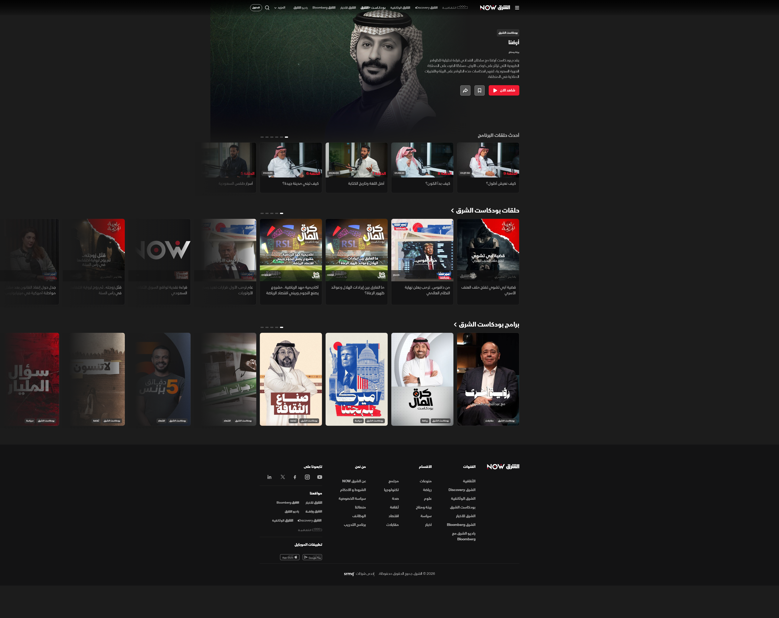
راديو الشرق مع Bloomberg (464, 536)
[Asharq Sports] (314, 511)
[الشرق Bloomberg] (324, 7)
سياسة (358, 421)
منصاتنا (360, 507)
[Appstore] (289, 557)
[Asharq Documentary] (283, 520)
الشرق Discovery (462, 490)
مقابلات (489, 421)
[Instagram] (305, 477)
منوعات (426, 481)
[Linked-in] (268, 478)
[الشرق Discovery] (426, 7)
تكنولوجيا (391, 490)
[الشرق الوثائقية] (400, 7)
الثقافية (469, 481)
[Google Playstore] (312, 557)
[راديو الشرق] (300, 7)
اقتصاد (227, 421)
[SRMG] (349, 573)
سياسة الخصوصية (352, 499)
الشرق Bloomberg (461, 525)
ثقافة (293, 421)
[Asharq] (314, 502)
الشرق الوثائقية (463, 499)
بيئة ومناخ (514, 52)
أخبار (428, 525)
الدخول (256, 8)
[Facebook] (293, 477)
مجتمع (393, 481)
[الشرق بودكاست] (373, 7)
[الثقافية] (455, 7)
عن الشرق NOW (354, 481)
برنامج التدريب (355, 525)
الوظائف (359, 516)
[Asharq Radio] (292, 511)
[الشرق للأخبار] (348, 7)
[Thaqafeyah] (310, 529)
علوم (428, 499)
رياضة (425, 421)
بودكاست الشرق (506, 421)
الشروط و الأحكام (353, 490)
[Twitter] (280, 477)
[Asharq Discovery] (309, 520)
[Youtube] (317, 477)
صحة (395, 499)
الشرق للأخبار (466, 516)
